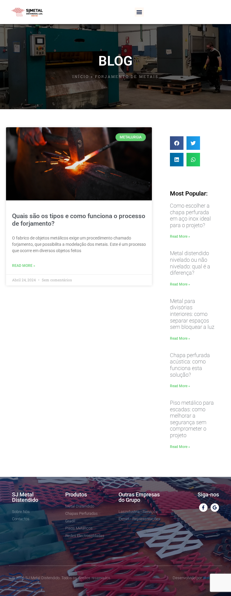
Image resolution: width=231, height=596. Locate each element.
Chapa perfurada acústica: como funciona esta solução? (190, 365)
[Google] (215, 507)
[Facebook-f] (203, 507)
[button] (139, 12)
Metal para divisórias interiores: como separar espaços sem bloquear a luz (192, 314)
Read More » (23, 266)
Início (80, 76)
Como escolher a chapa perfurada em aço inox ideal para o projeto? (190, 215)
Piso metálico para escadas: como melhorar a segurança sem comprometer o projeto (192, 419)
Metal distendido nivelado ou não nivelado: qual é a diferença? (190, 263)
